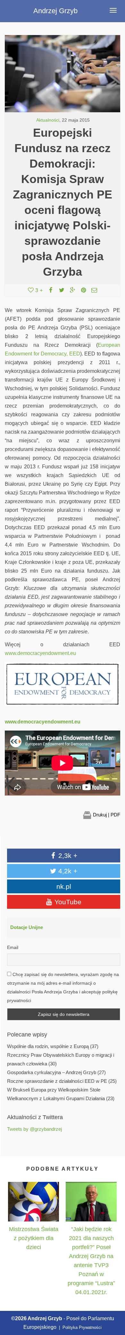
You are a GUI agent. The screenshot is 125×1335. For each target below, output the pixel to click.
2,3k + (66, 855)
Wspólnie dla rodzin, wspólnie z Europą (48, 1046)
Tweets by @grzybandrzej (34, 1129)
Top (113, 1300)
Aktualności (47, 120)
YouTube (67, 902)
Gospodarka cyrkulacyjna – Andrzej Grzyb (51, 1072)
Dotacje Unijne (26, 927)
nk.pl (63, 886)
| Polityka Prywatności (80, 1327)
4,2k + (66, 871)
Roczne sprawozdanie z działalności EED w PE (57, 1081)
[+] (33, 1201)
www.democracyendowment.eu (40, 653)
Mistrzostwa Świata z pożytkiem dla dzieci (33, 1238)
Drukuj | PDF (106, 814)
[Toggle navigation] (113, 10)
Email (12, 947)
